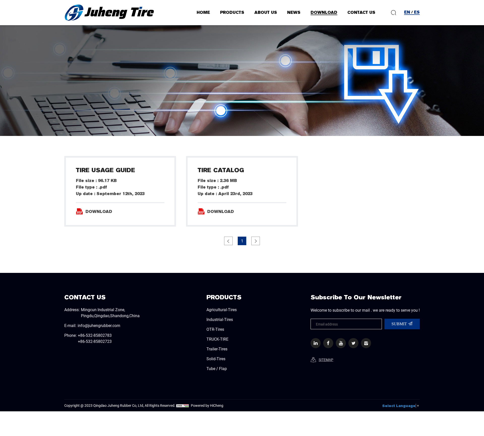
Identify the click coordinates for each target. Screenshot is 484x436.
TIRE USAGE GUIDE (105, 170)
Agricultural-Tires (221, 309)
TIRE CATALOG (221, 170)
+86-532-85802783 (95, 335)
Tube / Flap (216, 368)
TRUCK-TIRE (217, 339)
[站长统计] (182, 405)
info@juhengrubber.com (99, 325)
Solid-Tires (215, 358)
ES (417, 12)
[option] (242, 80)
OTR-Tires (215, 329)
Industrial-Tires (219, 319)
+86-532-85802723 (95, 341)
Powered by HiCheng (207, 405)
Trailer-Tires (216, 348)
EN (407, 12)
